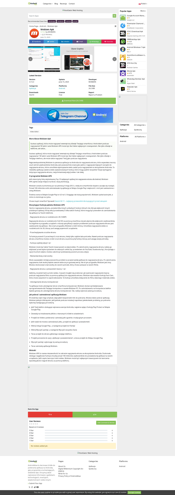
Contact (72, 4)
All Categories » (140, 125)
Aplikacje (32, 88)
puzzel (75, 21)
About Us (61, 466)
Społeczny (138, 130)
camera (68, 21)
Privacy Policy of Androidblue (69, 476)
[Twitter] (29, 487)
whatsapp (51, 21)
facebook (60, 21)
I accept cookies (134, 492)
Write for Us (63, 473)
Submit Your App (35, 483)
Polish (143, 4)
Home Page (33, 26)
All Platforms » (140, 137)
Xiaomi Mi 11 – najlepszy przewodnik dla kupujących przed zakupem (81, 201)
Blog (56, 4)
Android (43, 26)
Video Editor (34, 132)
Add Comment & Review (106, 423)
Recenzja (63, 4)
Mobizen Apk (52, 26)
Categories (47, 4)
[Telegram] (34, 486)
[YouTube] (37, 486)
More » (143, 11)
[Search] (114, 16)
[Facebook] (31, 486)
